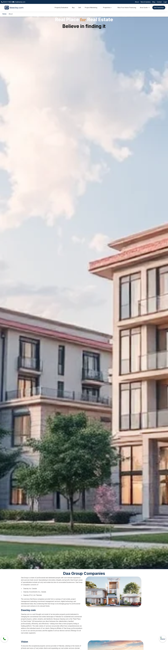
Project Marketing (91, 8)
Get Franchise (159, 8)
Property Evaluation (61, 8)
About (137, 2)
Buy (73, 8)
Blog (153, 2)
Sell (79, 8)
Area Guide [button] (144, 8)
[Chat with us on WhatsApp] (162, 638)
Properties (106, 8)
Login (165, 2)
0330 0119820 (7, 2)
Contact (159, 2)
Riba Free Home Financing (127, 8)
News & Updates (146, 2)
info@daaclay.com (19, 2)
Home (4, 14)
